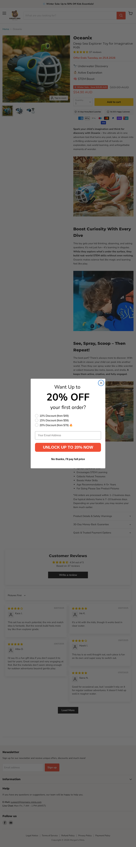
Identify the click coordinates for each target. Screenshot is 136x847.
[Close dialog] (101, 383)
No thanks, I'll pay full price (68, 459)
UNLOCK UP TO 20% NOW (68, 447)
